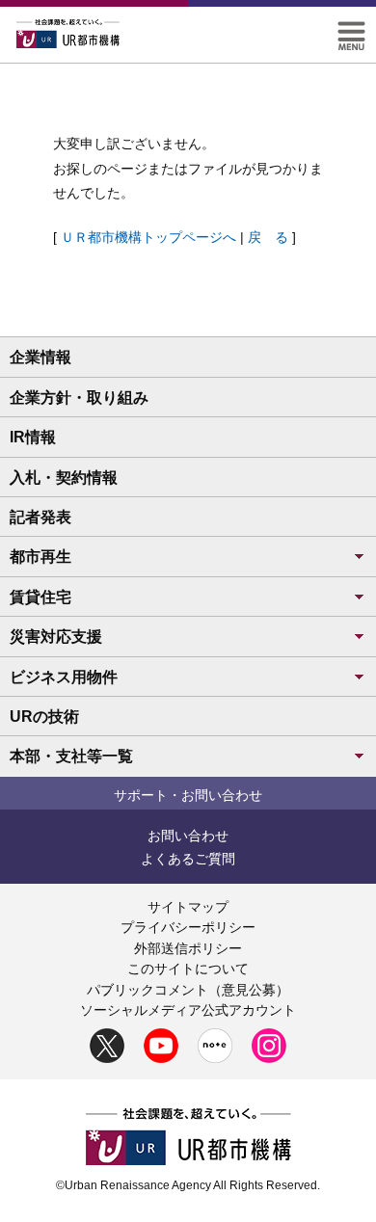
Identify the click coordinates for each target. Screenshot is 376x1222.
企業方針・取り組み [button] (79, 397)
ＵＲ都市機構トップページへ (148, 237)
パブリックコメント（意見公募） (188, 989)
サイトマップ (188, 907)
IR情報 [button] (33, 437)
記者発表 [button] (40, 517)
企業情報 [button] (40, 357)
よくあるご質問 (188, 858)
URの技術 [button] (44, 716)
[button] (351, 29)
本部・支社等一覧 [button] (71, 756)
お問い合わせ (188, 835)
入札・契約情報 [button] (64, 477)
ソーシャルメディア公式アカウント (188, 1010)
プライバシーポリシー (188, 927)
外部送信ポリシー (188, 948)
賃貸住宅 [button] (40, 597)
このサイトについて (188, 968)
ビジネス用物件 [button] (64, 677)
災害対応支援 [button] (56, 636)
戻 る (268, 237)
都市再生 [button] (40, 556)
